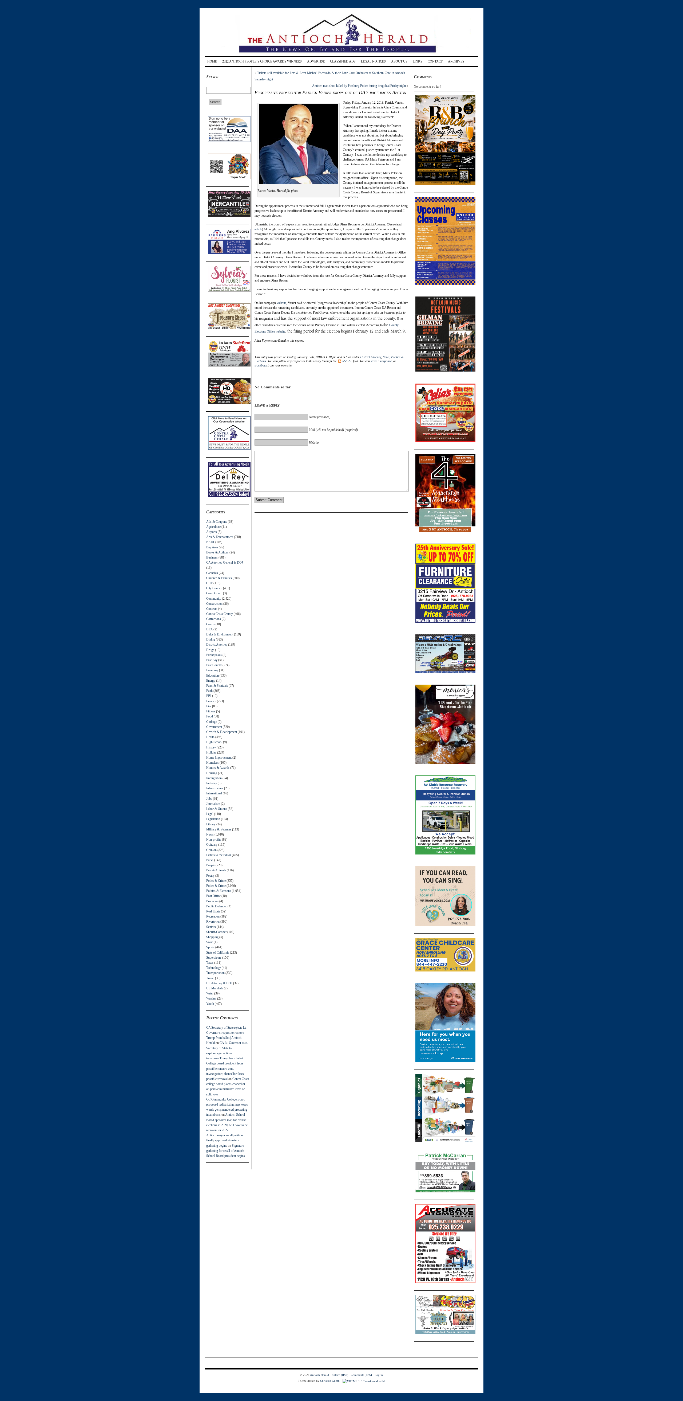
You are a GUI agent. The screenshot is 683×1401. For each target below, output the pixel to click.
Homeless (212, 762)
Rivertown (213, 921)
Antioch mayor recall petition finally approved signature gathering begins (224, 1140)
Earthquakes (214, 655)
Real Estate (213, 911)
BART (210, 542)
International (214, 793)
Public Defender (216, 906)
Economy (212, 670)
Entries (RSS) (340, 1374)
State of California (217, 952)
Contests (211, 609)
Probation (212, 901)
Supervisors (213, 957)
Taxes (209, 963)
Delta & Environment (219, 634)
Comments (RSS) (361, 1374)
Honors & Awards (217, 768)
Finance (211, 701)
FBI (208, 696)
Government (214, 727)
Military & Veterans (218, 829)
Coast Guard (214, 593)
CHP (209, 583)
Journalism (213, 804)
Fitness (210, 711)
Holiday (211, 752)
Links (417, 61)
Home (212, 61)
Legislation (213, 819)
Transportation (215, 973)
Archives (456, 61)
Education (212, 675)
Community (213, 598)
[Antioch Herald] (340, 54)
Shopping (212, 937)
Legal (209, 814)
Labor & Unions (216, 809)
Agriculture (213, 527)
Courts (210, 624)
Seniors (211, 927)
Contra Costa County (219, 614)
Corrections (213, 619)
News (210, 834)
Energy (210, 680)
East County (214, 665)
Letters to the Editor (218, 855)
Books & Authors (217, 552)
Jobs (209, 799)
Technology (213, 968)
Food (209, 716)
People (210, 865)
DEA (209, 629)
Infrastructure (214, 788)
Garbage (211, 722)
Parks (209, 860)
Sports (210, 947)
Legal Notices (373, 61)
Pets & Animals (216, 870)
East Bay (211, 660)
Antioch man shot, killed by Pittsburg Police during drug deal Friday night (359, 86)
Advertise (316, 61)
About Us (399, 61)
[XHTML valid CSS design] (363, 1380)
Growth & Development (221, 732)
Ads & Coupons (216, 522)
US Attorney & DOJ (219, 983)
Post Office (213, 896)
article (258, 229)
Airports (211, 532)
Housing (211, 773)
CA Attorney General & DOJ (224, 562)
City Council (214, 588)
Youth (210, 1004)
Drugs (210, 650)
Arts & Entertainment (219, 537)
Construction (214, 604)
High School (214, 742)
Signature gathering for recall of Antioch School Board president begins (225, 1151)
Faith (209, 691)
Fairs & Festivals (217, 686)
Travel (210, 978)
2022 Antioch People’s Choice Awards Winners (262, 61)
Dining (210, 639)
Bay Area (212, 547)
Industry (211, 783)
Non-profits (213, 839)
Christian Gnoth (330, 1380)
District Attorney (216, 644)
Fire (208, 706)
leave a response (381, 361)
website (281, 303)
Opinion (211, 850)
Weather (211, 998)
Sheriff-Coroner (216, 932)
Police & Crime (216, 881)
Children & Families (219, 578)
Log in (379, 1374)
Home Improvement (219, 757)
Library (211, 824)
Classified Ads (343, 61)
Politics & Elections (218, 891)
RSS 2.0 (347, 361)
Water (209, 993)
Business (212, 557)
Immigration (214, 778)
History (211, 747)
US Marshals (214, 988)
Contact (435, 61)
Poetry (210, 875)
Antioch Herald (319, 1374)
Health (210, 737)
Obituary (211, 844)
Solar (209, 942)
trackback (261, 365)
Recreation (213, 916)
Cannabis (212, 573)
